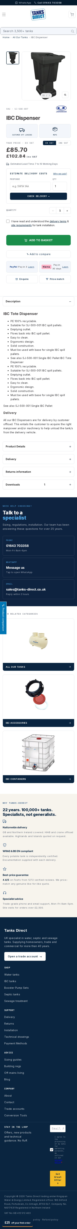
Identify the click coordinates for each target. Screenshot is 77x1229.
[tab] (12, 58)
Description (13, 301)
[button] (4, 14)
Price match (57, 279)
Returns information (18, 471)
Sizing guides (13, 1059)
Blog (7, 1079)
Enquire (24, 279)
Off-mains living (14, 1072)
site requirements (21, 225)
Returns (9, 1023)
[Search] (73, 31)
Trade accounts (14, 1108)
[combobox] (38, 31)
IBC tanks (10, 981)
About (8, 1095)
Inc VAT (63, 143)
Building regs (12, 1066)
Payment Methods (15, 1043)
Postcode (15, 179)
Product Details (15, 446)
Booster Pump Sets (16, 987)
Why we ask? (60, 173)
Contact (9, 1102)
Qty (54, 179)
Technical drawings (16, 1036)
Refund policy (50, 1219)
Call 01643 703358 (49, 2)
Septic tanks (12, 994)
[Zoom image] (65, 95)
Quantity (11, 210)
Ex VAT (49, 143)
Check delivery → (38, 196)
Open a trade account (25, 956)
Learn (31, 267)
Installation (11, 1030)
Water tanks (12, 974)
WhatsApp (25, 2)
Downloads (25, 484)
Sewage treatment (16, 1000)
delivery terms (58, 221)
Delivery (11, 459)
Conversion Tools (15, 1115)
